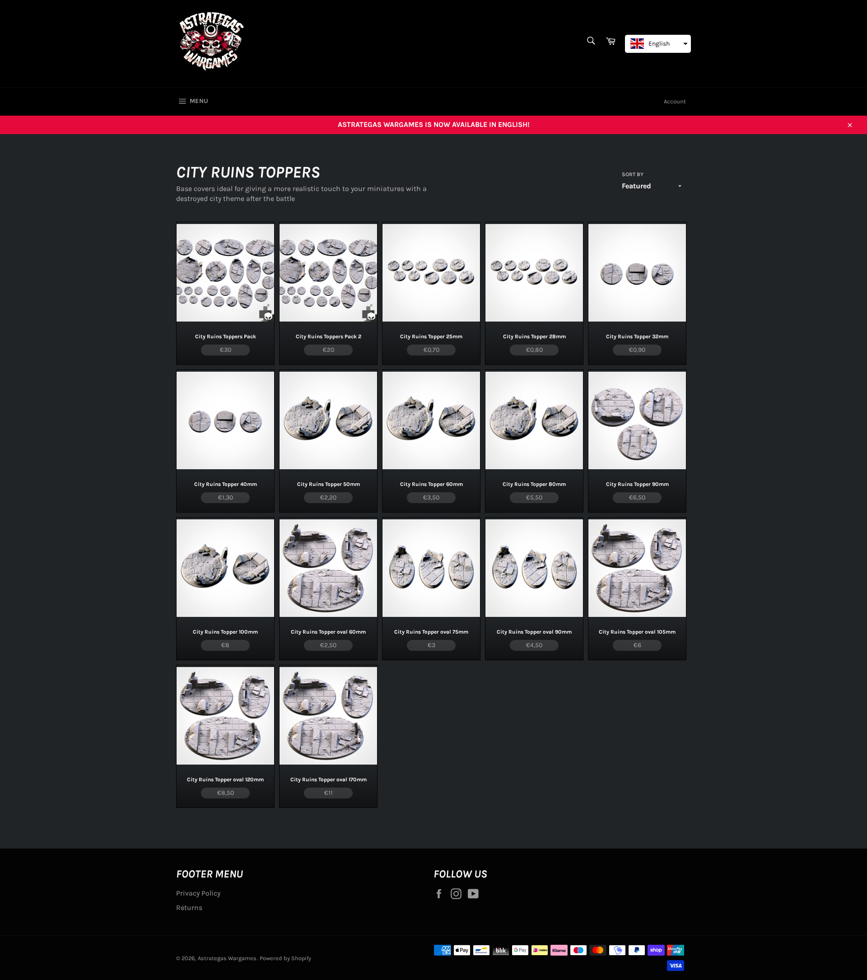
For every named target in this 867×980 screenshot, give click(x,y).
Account (675, 101)
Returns (189, 907)
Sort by (632, 174)
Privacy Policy (198, 893)
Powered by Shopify (285, 958)
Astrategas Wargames (227, 958)
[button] (658, 44)
